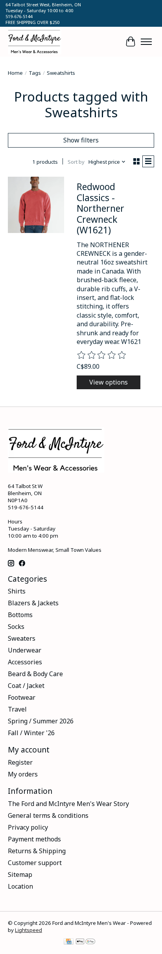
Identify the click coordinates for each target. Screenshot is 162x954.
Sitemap (20, 874)
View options (108, 382)
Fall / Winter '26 (31, 732)
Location (20, 886)
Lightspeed (28, 930)
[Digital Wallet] (85, 942)
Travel (17, 709)
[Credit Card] (69, 942)
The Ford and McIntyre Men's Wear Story (68, 803)
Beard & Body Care (35, 673)
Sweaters (21, 638)
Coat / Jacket (26, 685)
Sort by (76, 161)
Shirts (17, 591)
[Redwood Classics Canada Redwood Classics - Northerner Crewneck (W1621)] (36, 205)
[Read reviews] (102, 355)
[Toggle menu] (146, 42)
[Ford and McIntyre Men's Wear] (34, 41)
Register (20, 762)
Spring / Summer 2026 (41, 721)
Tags (35, 72)
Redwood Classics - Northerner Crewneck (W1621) (100, 208)
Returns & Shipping (37, 851)
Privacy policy (28, 827)
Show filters (81, 140)
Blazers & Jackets (33, 603)
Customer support (35, 862)
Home (15, 72)
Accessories (25, 662)
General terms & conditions (48, 815)
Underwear (24, 650)
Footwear (21, 697)
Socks (16, 626)
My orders (23, 774)
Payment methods (34, 839)
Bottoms (20, 614)
